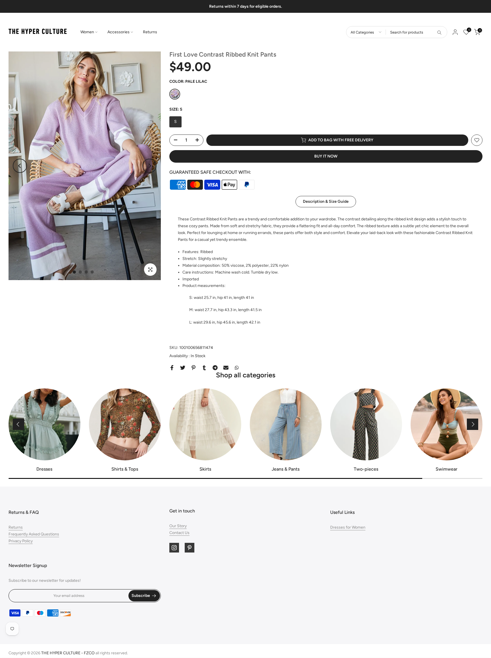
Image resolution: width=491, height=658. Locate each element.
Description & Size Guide (326, 201)
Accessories (118, 32)
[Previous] (20, 166)
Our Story (178, 525)
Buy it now (326, 156)
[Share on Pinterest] (193, 367)
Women (87, 32)
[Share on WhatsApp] (236, 367)
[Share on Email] (225, 367)
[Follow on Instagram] (174, 548)
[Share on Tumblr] (204, 367)
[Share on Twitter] (182, 367)
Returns (150, 32)
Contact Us (179, 532)
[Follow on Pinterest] (189, 548)
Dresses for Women (347, 527)
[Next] (149, 166)
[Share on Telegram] (215, 367)
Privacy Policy (21, 541)
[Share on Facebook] (171, 367)
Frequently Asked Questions (34, 534)
